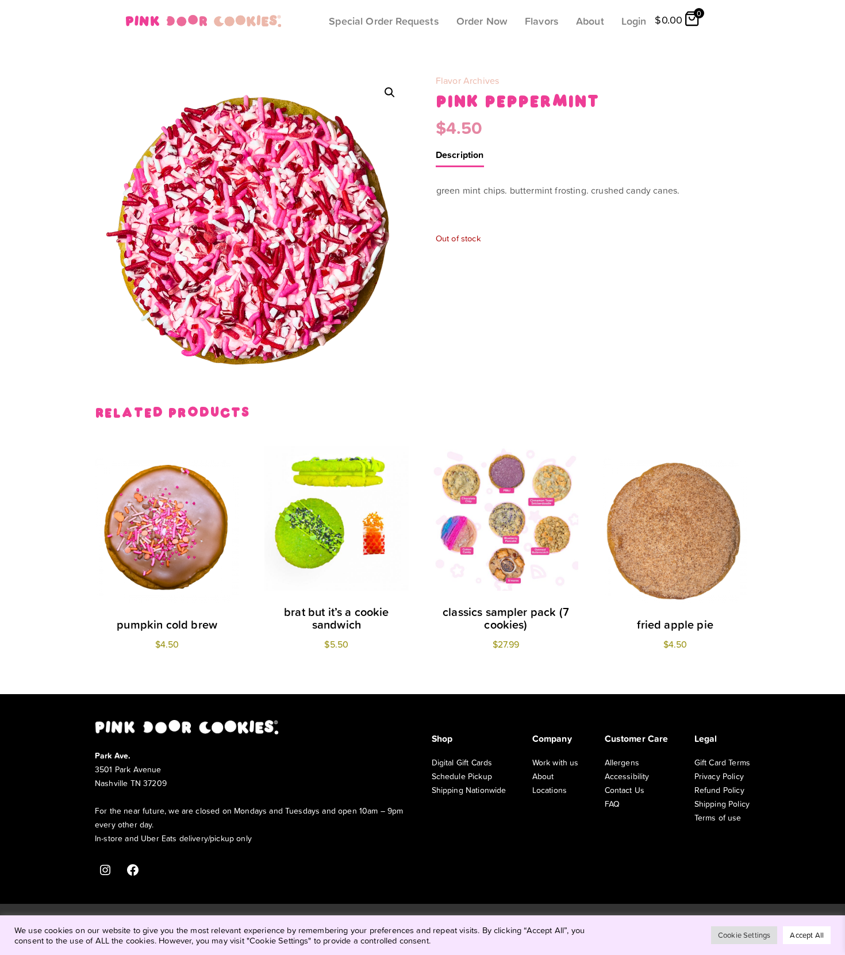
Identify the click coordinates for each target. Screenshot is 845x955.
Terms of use (718, 817)
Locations (549, 789)
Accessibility (627, 776)
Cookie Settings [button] (744, 935)
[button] (389, 92)
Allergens (622, 762)
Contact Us (625, 789)
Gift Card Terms (722, 762)
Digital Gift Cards (462, 762)
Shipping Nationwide (469, 789)
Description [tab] (460, 154)
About (590, 20)
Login (634, 20)
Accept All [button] (807, 935)
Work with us (555, 762)
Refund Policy (719, 789)
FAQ (612, 803)
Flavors (542, 20)
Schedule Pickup (462, 776)
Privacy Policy (719, 776)
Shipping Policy (722, 803)
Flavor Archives (467, 80)
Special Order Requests (384, 20)
